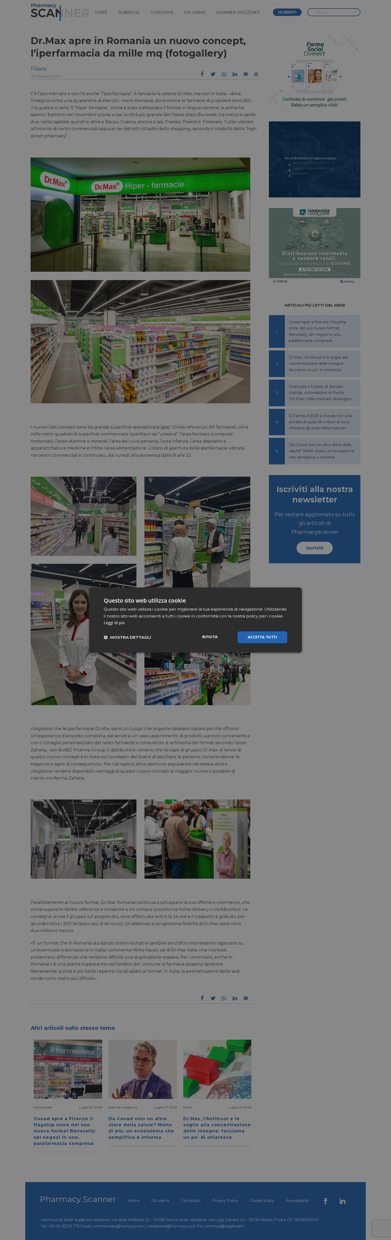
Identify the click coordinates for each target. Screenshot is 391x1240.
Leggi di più (114, 622)
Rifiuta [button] (210, 636)
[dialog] (195, 620)
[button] (127, 637)
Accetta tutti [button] (262, 637)
